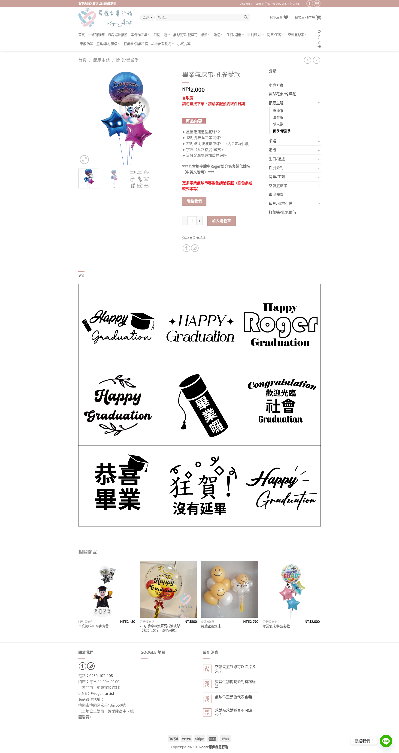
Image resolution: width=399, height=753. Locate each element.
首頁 (81, 35)
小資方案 (183, 44)
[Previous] (86, 116)
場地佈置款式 (161, 44)
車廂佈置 (86, 44)
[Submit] (246, 17)
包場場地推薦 (118, 35)
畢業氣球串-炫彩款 (276, 626)
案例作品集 (139, 35)
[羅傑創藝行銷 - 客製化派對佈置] (105, 17)
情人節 (278, 124)
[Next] (167, 116)
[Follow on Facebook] (309, 3)
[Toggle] (319, 103)
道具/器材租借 (106, 44)
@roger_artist (102, 693)
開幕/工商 (274, 35)
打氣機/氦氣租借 (136, 44)
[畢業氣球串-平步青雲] (106, 589)
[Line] (386, 741)
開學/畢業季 (127, 60)
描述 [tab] (81, 276)
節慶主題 (160, 35)
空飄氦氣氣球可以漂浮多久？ (235, 669)
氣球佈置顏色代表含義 (233, 697)
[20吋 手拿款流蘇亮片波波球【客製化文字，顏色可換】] (168, 589)
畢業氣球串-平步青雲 (93, 626)
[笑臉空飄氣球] (229, 589)
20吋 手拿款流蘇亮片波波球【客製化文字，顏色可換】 (160, 628)
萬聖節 (278, 117)
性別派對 (254, 35)
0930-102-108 (101, 675)
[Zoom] (84, 159)
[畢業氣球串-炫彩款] (291, 589)
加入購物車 (221, 220)
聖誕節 (278, 111)
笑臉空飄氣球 (211, 626)
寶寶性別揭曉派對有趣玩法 (235, 684)
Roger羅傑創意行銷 (213, 747)
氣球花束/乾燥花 (185, 35)
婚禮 (217, 35)
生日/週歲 (234, 35)
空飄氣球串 (296, 35)
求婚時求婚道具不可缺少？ (233, 712)
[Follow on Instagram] (317, 3)
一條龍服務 (96, 35)
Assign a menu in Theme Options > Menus (270, 3)
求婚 (204, 35)
